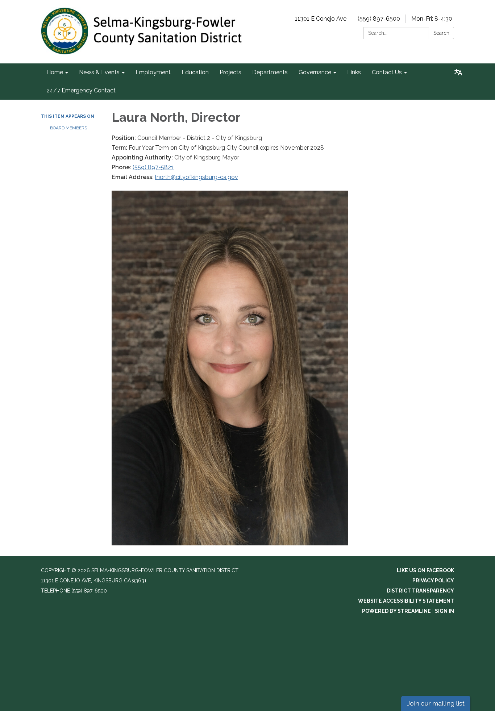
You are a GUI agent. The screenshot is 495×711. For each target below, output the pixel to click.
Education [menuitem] (195, 72)
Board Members (68, 127)
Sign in (444, 611)
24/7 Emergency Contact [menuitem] (81, 90)
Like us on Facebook (425, 570)
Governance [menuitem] (315, 72)
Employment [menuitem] (153, 72)
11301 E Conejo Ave (320, 18)
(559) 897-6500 (379, 18)
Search (441, 33)
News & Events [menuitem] (99, 72)
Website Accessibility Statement (406, 601)
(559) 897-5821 (153, 167)
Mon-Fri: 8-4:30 (431, 18)
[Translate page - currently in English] (458, 72)
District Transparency (420, 591)
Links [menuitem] (354, 72)
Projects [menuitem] (230, 72)
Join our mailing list (436, 703)
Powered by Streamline (396, 611)
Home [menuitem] (54, 72)
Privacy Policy (433, 580)
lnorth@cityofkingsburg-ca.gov (196, 177)
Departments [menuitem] (270, 72)
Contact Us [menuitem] (387, 72)
